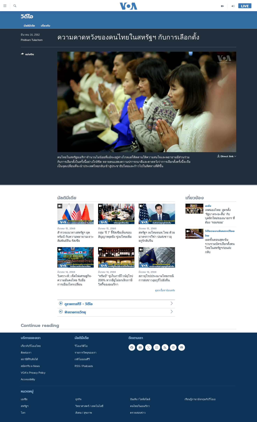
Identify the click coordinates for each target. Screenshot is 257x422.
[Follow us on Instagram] (156, 347)
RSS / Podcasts (84, 366)
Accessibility (28, 379)
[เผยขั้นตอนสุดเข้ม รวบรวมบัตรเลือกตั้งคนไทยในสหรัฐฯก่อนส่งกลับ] (194, 234)
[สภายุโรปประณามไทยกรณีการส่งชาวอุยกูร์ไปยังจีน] (157, 257)
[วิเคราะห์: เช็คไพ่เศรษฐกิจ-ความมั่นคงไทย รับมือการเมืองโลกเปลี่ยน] (75, 257)
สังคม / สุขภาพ (83, 412)
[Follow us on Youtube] (140, 347)
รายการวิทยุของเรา (85, 352)
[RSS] (165, 347)
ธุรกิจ (78, 399)
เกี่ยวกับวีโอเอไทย (31, 346)
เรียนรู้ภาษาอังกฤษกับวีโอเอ (200, 399)
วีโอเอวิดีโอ (81, 346)
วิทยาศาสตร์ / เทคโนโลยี (89, 406)
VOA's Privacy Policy (33, 372)
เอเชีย (208, 206)
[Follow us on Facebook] (131, 347)
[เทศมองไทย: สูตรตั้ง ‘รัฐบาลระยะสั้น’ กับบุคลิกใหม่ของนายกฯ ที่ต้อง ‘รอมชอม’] (194, 209)
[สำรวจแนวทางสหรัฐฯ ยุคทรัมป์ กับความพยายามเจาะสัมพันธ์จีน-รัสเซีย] (75, 214)
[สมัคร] (181, 347)
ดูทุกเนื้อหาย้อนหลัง (165, 290)
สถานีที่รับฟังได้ (29, 359)
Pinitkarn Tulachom (32, 40)
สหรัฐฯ (24, 406)
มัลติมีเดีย (29, 26)
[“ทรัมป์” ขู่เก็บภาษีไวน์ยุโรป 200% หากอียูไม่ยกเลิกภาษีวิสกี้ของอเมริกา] (116, 257)
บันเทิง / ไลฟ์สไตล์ (140, 399)
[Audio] (233, 6)
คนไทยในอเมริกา (140, 406)
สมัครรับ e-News (30, 366)
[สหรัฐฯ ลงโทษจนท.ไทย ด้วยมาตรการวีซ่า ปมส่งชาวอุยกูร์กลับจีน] (157, 214)
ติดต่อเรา (26, 352)
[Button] (27, 55)
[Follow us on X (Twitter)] (148, 347)
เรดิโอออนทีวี (82, 359)
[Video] (222, 6)
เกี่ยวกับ (45, 26)
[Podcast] (173, 347)
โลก (23, 412)
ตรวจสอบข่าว (137, 412)
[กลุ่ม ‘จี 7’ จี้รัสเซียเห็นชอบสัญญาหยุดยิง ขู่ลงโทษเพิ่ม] (116, 214)
